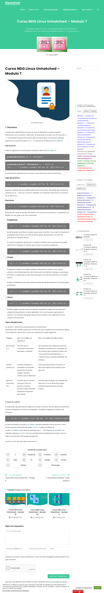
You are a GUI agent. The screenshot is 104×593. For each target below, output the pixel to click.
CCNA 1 (79, 111)
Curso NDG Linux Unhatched (47, 31)
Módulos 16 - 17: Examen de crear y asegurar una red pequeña (86, 146)
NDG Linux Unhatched (67, 29)
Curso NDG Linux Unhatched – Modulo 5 (59, 512)
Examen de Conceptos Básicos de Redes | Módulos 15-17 (90, 248)
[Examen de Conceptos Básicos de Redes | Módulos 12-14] (79, 264)
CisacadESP (53, 55)
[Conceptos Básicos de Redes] (79, 237)
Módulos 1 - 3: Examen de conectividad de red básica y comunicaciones (87, 118)
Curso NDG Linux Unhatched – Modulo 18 (15, 512)
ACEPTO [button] (97, 588)
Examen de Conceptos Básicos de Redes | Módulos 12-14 (90, 263)
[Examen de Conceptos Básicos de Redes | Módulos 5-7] (79, 294)
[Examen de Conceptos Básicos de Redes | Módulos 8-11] (79, 279)
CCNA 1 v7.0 (81, 185)
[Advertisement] (90, 87)
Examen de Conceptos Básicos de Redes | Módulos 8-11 (90, 277)
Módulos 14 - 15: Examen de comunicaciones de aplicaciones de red (86, 139)
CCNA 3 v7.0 (81, 188)
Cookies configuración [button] (84, 588)
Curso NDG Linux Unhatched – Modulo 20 (37, 512)
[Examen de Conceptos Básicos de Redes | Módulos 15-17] (79, 250)
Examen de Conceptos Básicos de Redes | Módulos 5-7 (90, 292)
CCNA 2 (86, 111)
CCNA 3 (93, 111)
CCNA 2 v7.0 (91, 185)
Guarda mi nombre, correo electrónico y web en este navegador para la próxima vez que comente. (37, 558)
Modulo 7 (61, 31)
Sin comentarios (73, 31)
